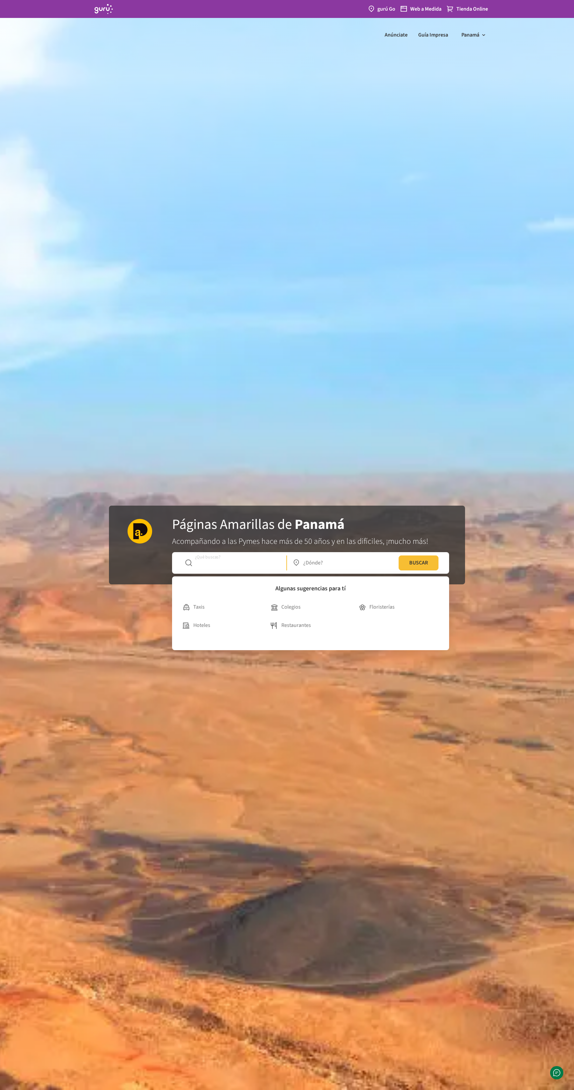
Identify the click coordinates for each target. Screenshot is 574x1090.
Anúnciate (396, 35)
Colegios (291, 607)
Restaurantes (296, 625)
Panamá (470, 35)
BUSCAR (418, 562)
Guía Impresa (433, 35)
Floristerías (382, 607)
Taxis (199, 607)
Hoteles (201, 625)
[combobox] (232, 562)
